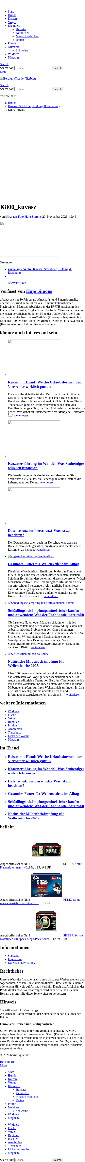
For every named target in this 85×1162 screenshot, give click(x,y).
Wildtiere (13, 54)
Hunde (12, 15)
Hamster (21, 29)
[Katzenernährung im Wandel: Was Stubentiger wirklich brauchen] (46, 439)
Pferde (12, 43)
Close (3, 1065)
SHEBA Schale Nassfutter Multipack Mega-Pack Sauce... (41, 937)
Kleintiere (14, 25)
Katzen (12, 18)
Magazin (13, 57)
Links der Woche (18, 736)
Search (57, 68)
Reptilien (13, 722)
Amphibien (15, 729)
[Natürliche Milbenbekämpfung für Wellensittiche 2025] (46, 654)
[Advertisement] (42, 157)
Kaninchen (22, 32)
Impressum (15, 959)
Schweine (22, 50)
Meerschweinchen (27, 36)
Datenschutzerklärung (21, 962)
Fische (12, 714)
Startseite (13, 955)
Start (11, 11)
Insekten (13, 725)
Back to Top (7, 1061)
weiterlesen (21, 415)
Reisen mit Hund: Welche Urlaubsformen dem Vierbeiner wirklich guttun (45, 384)
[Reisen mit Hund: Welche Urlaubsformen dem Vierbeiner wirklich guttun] (46, 358)
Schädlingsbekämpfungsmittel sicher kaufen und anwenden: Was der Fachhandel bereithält (46, 612)
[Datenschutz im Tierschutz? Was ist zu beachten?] (46, 506)
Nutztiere (13, 47)
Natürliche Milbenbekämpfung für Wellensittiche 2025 (36, 663)
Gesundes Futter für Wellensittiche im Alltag (43, 564)
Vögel (12, 22)
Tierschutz (14, 732)
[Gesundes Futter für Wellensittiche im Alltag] (46, 556)
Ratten (20, 39)
